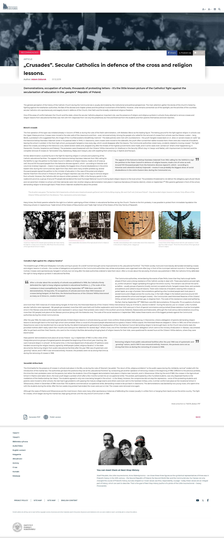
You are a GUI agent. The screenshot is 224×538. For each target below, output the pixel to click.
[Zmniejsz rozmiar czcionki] (210, 9)
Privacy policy (21, 500)
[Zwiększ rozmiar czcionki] (204, 9)
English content (19, 450)
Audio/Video (18, 446)
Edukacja (16, 476)
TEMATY (16, 437)
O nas (15, 467)
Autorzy (16, 463)
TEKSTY (16, 433)
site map (38, 500)
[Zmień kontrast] (215, 9)
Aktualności (17, 459)
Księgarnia (17, 454)
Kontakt (16, 472)
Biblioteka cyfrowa (20, 441)
